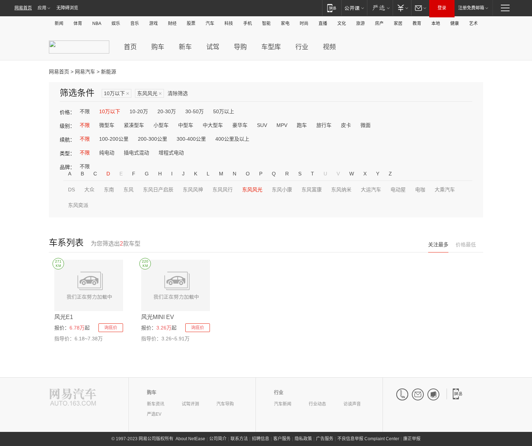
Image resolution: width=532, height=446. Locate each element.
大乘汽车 (445, 189)
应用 (42, 7)
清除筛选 (178, 93)
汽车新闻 (282, 404)
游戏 (153, 23)
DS (71, 189)
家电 (285, 23)
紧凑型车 (134, 125)
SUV (262, 125)
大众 (89, 189)
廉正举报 (412, 438)
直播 (322, 23)
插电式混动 (136, 153)
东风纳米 (341, 189)
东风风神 (193, 189)
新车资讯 (155, 404)
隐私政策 (303, 438)
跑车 (302, 125)
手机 (247, 23)
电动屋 (398, 189)
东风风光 (149, 93)
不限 (85, 111)
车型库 (271, 47)
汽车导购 (225, 404)
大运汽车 (371, 189)
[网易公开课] (354, 8)
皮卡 (346, 125)
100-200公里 (113, 139)
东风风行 (222, 189)
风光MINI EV (157, 317)
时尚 (304, 23)
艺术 (473, 23)
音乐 (134, 23)
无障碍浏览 (67, 7)
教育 (417, 23)
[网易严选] (380, 8)
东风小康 (282, 189)
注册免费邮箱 (471, 7)
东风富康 (311, 189)
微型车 (106, 125)
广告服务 (324, 438)
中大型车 (213, 125)
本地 (435, 23)
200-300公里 (152, 139)
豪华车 (240, 125)
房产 (379, 23)
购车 (157, 47)
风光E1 (63, 317)
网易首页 (23, 7)
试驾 (212, 47)
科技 (228, 23)
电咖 (420, 189)
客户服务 (282, 438)
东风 (128, 189)
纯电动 (106, 153)
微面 (365, 125)
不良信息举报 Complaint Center (368, 438)
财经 (172, 23)
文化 (341, 23)
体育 (77, 23)
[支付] (402, 8)
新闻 (59, 23)
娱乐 (115, 23)
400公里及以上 (232, 139)
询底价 (110, 327)
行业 (301, 47)
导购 (240, 47)
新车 (185, 47)
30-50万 (194, 111)
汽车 (210, 23)
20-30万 (166, 111)
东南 (109, 189)
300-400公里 (191, 139)
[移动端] (331, 8)
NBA (96, 23)
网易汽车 (85, 72)
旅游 (360, 23)
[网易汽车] (73, 397)
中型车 (185, 125)
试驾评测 (190, 404)
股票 (191, 23)
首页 (130, 47)
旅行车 (324, 125)
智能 (266, 23)
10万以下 (116, 93)
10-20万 (139, 111)
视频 (329, 47)
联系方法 (239, 438)
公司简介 (218, 438)
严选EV (154, 414)
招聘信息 (260, 438)
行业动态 (317, 404)
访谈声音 (352, 404)
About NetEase (190, 438)
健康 (454, 23)
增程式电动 (171, 153)
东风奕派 (78, 205)
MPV (281, 125)
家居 (398, 23)
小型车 (161, 125)
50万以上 (223, 111)
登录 (442, 7)
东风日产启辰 (158, 189)
